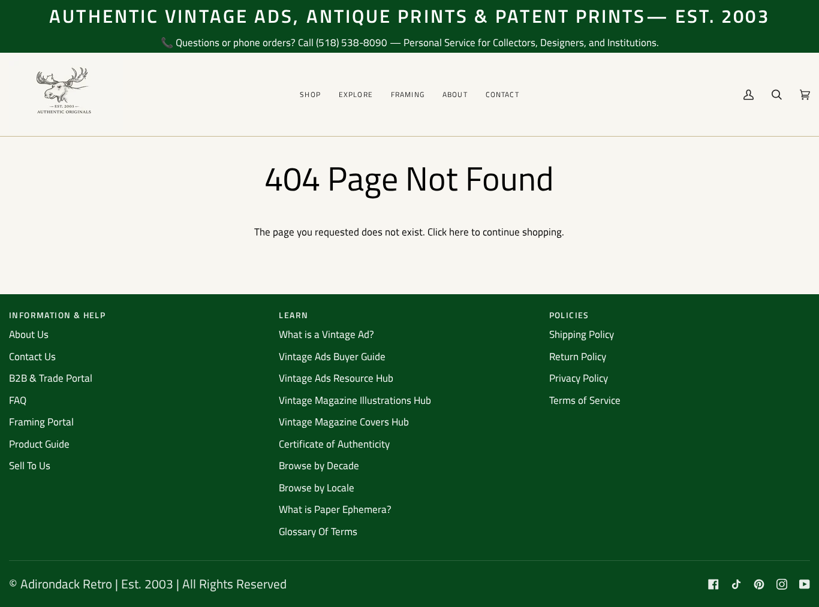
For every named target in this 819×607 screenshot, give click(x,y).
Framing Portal (41, 422)
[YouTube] (804, 584)
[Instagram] (781, 584)
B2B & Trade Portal (50, 378)
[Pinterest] (759, 584)
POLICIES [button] (569, 315)
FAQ (17, 400)
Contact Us (32, 356)
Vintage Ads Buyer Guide (332, 356)
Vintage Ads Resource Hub (336, 378)
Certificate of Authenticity (334, 444)
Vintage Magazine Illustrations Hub (355, 400)
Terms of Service (585, 400)
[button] (310, 94)
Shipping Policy (581, 334)
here (459, 232)
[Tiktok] (736, 584)
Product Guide (39, 444)
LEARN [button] (293, 315)
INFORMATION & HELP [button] (57, 315)
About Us (29, 334)
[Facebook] (713, 584)
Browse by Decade (319, 465)
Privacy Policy (578, 378)
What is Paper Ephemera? (335, 509)
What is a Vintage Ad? (326, 334)
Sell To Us (29, 465)
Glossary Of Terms (318, 531)
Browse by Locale (316, 488)
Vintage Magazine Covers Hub (344, 422)
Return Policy (577, 356)
